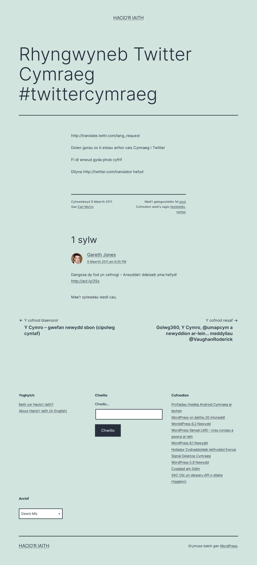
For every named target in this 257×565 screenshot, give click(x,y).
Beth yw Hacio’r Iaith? (36, 404)
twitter (181, 212)
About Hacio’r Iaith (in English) (43, 411)
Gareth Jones (101, 254)
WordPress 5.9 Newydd (190, 462)
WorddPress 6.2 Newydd (191, 424)
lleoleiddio (177, 207)
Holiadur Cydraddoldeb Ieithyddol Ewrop (203, 450)
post (182, 201)
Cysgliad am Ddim (185, 469)
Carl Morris (86, 207)
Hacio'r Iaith (128, 17)
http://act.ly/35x (85, 281)
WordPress (228, 546)
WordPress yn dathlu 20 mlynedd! (198, 417)
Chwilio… (102, 404)
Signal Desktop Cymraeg (191, 456)
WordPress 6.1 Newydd (189, 443)
